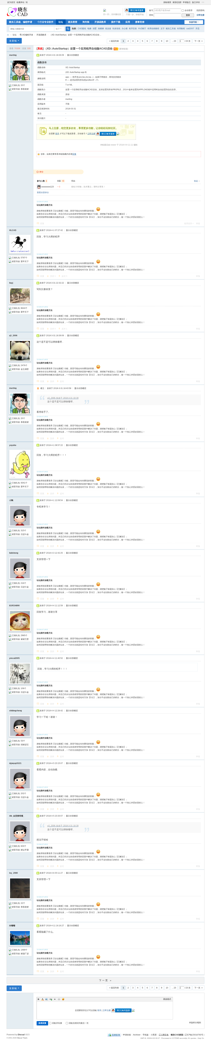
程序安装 (133, 28)
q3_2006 (13, 335)
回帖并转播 (57, 1023)
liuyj (11, 283)
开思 (197, 28)
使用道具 (188, 223)
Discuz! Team (22, 1038)
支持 (53, 276)
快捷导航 (193, 22)
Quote (55, 999)
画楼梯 (101, 28)
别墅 (95, 28)
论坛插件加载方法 (44, 205)
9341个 (24, 483)
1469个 (24, 950)
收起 (196, 181)
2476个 (24, 365)
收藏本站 (20, 2)
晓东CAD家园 (177, 1034)
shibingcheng (15, 710)
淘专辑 (85, 22)
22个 (23, 903)
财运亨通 (25, 850)
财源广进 (25, 953)
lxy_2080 (13, 873)
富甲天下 (25, 261)
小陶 (11, 500)
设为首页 (11, 2)
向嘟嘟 (12, 925)
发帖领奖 (167, 2)
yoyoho (12, 445)
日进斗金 (25, 534)
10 (167, 41)
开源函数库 (100, 22)
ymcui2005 (14, 658)
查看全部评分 (43, 192)
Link (50, 999)
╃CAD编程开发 (26, 35)
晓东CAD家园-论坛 (8, 34)
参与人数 (42, 181)
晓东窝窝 (72, 22)
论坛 (60, 22)
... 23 (174, 41)
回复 (74, 154)
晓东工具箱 (171, 28)
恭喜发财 (25, 89)
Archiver (136, 1034)
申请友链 (127, 1034)
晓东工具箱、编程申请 (20, 22)
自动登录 (189, 10)
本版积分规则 (195, 1022)
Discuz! (21, 1034)
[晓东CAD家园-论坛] (17, 12)
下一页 (197, 41)
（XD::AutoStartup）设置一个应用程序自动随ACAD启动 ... (75, 35)
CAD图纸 (82, 28)
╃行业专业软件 (45, 22)
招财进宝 (25, 744)
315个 (23, 530)
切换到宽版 (202, 2)
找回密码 (200, 10)
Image (46, 999)
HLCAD (12, 230)
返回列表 (115, 41)
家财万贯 (25, 639)
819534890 (14, 605)
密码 (151, 15)
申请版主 (187, 2)
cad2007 (190, 28)
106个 (23, 688)
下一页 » (105, 980)
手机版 (146, 1034)
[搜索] (68, 29)
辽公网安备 (164, 1034)
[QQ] (114, 1034)
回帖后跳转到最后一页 (79, 1023)
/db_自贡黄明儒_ (16, 816)
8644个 (24, 308)
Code (59, 999)
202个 (23, 793)
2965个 (24, 635)
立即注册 (200, 15)
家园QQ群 (177, 2)
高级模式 (167, 999)
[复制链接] (123, 49)
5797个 (24, 258)
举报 (198, 223)
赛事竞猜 (139, 22)
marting (12, 55)
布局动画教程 (153, 28)
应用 (127, 22)
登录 (57, 133)
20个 (23, 85)
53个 (23, 741)
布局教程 (181, 28)
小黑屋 (154, 1034)
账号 (151, 10)
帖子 (58, 29)
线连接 (108, 28)
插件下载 (115, 22)
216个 (23, 583)
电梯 (89, 28)
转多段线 (116, 28)
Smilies (63, 999)
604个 (23, 846)
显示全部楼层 (73, 55)
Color (42, 999)
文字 (163, 28)
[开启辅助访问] (162, 2)
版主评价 (196, 2)
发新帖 (13, 40)
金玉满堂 (25, 369)
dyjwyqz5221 (15, 763)
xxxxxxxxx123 (47, 187)
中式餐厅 (142, 28)
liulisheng (13, 553)
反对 (64, 276)
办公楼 (125, 28)
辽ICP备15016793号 (194, 1034)
